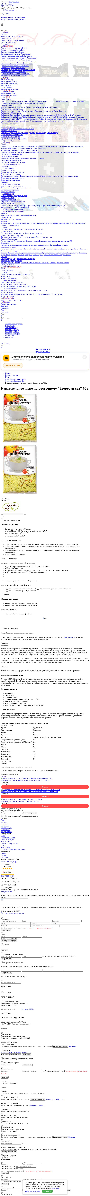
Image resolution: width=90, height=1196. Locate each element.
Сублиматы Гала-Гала (56, 121)
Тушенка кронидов (51, 107)
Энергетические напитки (10, 125)
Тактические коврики (44, 237)
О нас (3, 836)
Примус (17, 263)
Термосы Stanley (7, 79)
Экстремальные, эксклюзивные (12, 233)
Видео (3, 855)
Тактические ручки (8, 290)
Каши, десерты (29, 133)
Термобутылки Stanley (9, 83)
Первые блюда (20, 107)
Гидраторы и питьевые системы (13, 202)
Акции (3, 310)
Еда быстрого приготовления (12, 109)
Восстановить (27, 1065)
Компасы (22, 245)
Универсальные (41, 223)
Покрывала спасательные (23, 294)
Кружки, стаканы (48, 253)
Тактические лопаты (22, 274)
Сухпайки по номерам (36, 101)
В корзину (72, 1046)
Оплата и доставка (12, 332)
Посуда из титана (7, 265)
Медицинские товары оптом (11, 300)
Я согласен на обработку (13, 1182)
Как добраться (14, 2)
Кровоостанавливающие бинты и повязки (36, 152)
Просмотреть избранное (55, 1099)
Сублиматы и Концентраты (11, 113)
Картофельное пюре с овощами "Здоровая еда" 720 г (20, 801)
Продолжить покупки (60, 1046)
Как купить (5, 308)
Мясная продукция (8, 127)
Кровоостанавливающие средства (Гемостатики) (19, 150)
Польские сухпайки (68, 101)
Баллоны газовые (32, 241)
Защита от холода (7, 292)
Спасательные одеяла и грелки (12, 178)
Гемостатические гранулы (10, 152)
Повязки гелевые (37, 158)
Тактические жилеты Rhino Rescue (14, 76)
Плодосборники (65, 255)
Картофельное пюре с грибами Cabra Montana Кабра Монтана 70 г (26, 780)
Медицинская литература (10, 184)
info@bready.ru (6, 4)
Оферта (3, 845)
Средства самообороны (9, 288)
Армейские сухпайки (9, 101)
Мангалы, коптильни (29, 263)
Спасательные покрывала (10, 180)
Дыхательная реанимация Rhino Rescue (15, 74)
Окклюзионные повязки (10, 176)
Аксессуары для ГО (65, 241)
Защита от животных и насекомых (14, 284)
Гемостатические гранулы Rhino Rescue (16, 60)
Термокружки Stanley (9, 81)
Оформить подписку (29, 813)
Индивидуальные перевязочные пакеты (16, 158)
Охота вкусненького (8, 42)
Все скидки (5, 44)
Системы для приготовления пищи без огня (17, 129)
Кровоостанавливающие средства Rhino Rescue (18, 58)
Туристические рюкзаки (10, 215)
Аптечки (4, 144)
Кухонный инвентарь (50, 255)
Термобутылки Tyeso (8, 95)
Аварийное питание (8, 123)
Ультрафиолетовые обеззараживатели (15, 207)
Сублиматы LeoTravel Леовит (18, 121)
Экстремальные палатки (10, 229)
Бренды (4, 822)
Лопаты (4, 272)
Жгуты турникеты (8, 170)
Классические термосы (67, 223)
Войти (4, 940)
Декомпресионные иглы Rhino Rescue (15, 66)
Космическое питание (9, 131)
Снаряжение (5, 243)
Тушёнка (40, 107)
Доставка (4, 306)
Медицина (5, 36)
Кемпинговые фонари (52, 249)
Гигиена (4, 257)
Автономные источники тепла (37, 245)
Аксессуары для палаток (34, 229)
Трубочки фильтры (23, 205)
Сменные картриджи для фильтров (14, 196)
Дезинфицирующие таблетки (12, 209)
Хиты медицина (18, 40)
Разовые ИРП (22, 101)
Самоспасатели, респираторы (12, 282)
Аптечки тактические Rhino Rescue (14, 48)
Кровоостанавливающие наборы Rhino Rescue (18, 62)
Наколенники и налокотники (27, 290)
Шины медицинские (8, 166)
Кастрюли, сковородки (33, 255)
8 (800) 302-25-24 (7, 6)
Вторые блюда (31, 107)
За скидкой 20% (27, 1009)
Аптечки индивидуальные (27, 146)
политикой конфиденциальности (25, 816)
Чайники (11, 253)
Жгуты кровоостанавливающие (13, 172)
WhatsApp (4, 1052)
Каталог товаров (11, 375)
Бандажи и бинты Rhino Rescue (12, 52)
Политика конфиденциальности (13, 849)
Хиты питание (6, 40)
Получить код (6, 959)
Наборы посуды (72, 253)
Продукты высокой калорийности (13, 139)
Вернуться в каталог (37, 1099)
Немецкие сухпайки (16, 103)
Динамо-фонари (67, 249)
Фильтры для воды (8, 204)
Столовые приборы (34, 253)
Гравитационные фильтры (56, 205)
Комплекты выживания (10, 245)
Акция (3, 776)
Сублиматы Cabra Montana (65, 117)
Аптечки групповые (38, 148)
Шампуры (45, 263)
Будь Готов (5, 343)
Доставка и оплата (8, 838)
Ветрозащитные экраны (48, 241)
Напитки (4, 133)
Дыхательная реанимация (10, 174)
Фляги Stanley (6, 85)
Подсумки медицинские (10, 190)
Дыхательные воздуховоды (30, 176)
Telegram (24, 1052)
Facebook (12, 1052)
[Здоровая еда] (11, 512)
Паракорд (53, 245)
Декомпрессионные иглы (49, 176)
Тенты (22, 229)
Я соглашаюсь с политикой (28, 928)
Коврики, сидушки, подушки (12, 235)
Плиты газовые (19, 241)
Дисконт (4, 34)
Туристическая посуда (9, 251)
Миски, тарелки (21, 253)
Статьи (3, 853)
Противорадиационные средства (13, 162)
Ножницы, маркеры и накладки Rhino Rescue (18, 70)
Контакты (4, 312)
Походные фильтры (38, 205)
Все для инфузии (7, 168)
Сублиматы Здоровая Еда (10, 115)
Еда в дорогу (10, 326)
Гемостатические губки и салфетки (66, 152)
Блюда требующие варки (44, 111)
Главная (8, 373)
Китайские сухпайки (53, 101)
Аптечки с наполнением (21, 148)
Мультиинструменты (9, 278)
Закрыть (4, 950)
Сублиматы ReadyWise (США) (32, 119)
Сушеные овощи (28, 111)
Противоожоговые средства (11, 154)
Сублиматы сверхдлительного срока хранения (37, 115)
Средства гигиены (20, 259)
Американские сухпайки (33, 103)
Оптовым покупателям (9, 843)
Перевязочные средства (10, 156)
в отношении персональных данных (38, 928)
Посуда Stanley (6, 87)
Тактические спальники (34, 233)
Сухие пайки (6, 99)
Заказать (5, 1077)
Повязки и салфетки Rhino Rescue (13, 72)
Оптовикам (9, 336)
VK (29, 1052)
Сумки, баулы (6, 217)
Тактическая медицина (13, 324)
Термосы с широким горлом (24, 223)
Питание (12, 36)
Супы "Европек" (60, 111)
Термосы (19, 36)
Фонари (27, 249)
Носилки (4, 182)
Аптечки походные (64, 146)
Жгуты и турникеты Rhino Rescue (13, 50)
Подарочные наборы (16, 133)
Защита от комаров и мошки (11, 286)
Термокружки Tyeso (8, 93)
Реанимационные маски (69, 176)
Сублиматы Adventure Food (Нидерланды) (60, 119)
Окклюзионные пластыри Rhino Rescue (16, 54)
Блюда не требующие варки (11, 111)
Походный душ (6, 259)
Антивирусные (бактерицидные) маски (16, 188)
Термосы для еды (7, 223)
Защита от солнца (7, 296)
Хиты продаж (6, 38)
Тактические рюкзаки (27, 215)
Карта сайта (5, 847)
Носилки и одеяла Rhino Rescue (13, 68)
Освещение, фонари (8, 247)
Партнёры (4, 857)
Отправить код (7, 973)
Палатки (4, 227)
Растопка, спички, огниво (59, 263)
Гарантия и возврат (12, 334)
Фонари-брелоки (80, 249)
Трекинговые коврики (9, 237)
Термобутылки (13, 225)
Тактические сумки (8, 219)
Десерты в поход (7, 141)
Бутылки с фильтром (8, 200)
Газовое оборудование (9, 239)
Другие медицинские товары (12, 186)
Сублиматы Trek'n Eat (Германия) (68, 115)
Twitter (18, 1052)
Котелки (4, 253)
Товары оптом (6, 832)
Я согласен (47, 1191)
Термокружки (53, 223)
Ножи (3, 268)
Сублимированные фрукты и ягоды (41, 117)
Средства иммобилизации (10, 164)
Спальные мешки (7, 231)
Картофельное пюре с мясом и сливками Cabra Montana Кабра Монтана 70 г (29, 792)
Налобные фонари (37, 249)
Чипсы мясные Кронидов (10, 137)
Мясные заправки (7, 107)
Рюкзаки (4, 213)
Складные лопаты (7, 274)
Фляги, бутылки (11, 255)
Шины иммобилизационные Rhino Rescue (16, 64)
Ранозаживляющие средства (11, 160)
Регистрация (6, 930)
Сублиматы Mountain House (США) (14, 117)
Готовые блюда (6, 105)
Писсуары (31, 259)
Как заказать (5, 842)
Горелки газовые (7, 241)
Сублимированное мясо (38, 121)
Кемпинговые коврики (26, 237)
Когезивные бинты (8, 192)
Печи (39, 263)
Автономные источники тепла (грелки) (48, 294)
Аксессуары (42, 290)
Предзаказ (45, 787)
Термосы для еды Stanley (10, 89)
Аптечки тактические (9, 146)
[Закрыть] (84, 357)
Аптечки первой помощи (47, 146)
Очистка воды (6, 828)
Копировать (26, 1054)
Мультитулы (5, 276)
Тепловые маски (7, 294)
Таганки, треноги (7, 263)
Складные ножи (7, 270)
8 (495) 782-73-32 (43, 352)
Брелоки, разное (63, 245)
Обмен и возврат (7, 840)
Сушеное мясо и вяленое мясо (12, 135)
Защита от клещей (29, 286)
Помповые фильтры (8, 205)
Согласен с (21, 816)
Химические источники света (12, 249)
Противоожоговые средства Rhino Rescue (16, 56)
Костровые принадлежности (11, 261)
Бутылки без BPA (7, 198)
